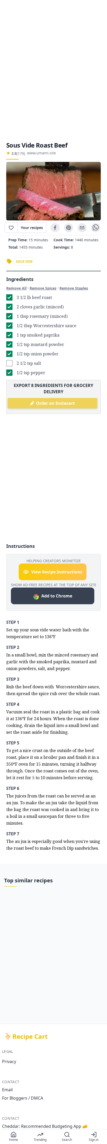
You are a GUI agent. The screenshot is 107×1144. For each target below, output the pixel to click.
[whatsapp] (95, 227)
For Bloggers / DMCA (22, 1098)
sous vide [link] (24, 261)
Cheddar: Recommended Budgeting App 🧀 (45, 1126)
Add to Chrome (56, 596)
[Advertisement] (53, 70)
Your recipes (32, 227)
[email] (82, 227)
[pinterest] (68, 227)
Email (7, 1090)
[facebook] (55, 227)
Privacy (9, 1061)
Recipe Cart (30, 1036)
